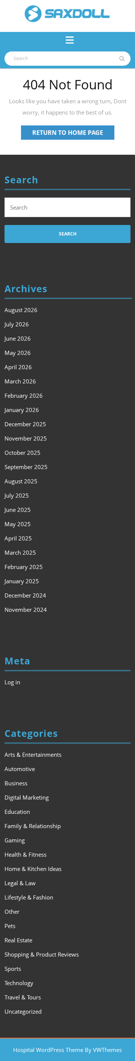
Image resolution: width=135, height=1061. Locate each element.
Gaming (14, 840)
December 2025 (25, 424)
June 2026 (17, 338)
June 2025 (17, 509)
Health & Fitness (25, 854)
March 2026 (20, 381)
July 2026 (16, 324)
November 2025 (25, 438)
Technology (18, 983)
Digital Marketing (26, 797)
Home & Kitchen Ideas (33, 868)
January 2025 (21, 581)
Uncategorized (23, 1011)
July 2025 (16, 495)
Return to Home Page (73, 134)
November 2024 (25, 609)
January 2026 (21, 410)
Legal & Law (20, 883)
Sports (12, 968)
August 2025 (21, 481)
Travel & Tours (22, 997)
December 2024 (25, 595)
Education (17, 811)
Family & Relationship (32, 826)
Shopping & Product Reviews (41, 954)
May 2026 (17, 352)
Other (12, 911)
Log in (12, 682)
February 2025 (23, 566)
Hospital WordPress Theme (48, 1049)
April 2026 (18, 367)
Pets (9, 926)
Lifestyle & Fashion (28, 897)
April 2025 (18, 538)
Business (15, 783)
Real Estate (18, 940)
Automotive (19, 769)
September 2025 (26, 467)
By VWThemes (103, 1049)
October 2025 (22, 452)
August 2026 (21, 310)
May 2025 (17, 524)
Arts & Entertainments (33, 754)
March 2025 (20, 552)
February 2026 (23, 395)
